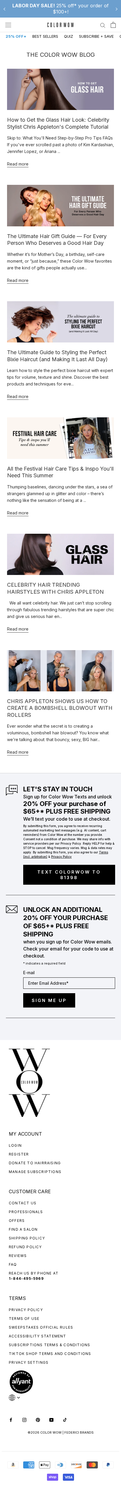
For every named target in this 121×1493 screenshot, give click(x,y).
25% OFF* (16, 36)
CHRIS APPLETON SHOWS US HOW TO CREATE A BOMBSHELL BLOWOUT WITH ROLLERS (59, 708)
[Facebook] (11, 1419)
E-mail (29, 972)
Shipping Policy (27, 1238)
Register (19, 1154)
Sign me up (49, 1000)
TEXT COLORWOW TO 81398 (69, 874)
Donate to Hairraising (35, 1163)
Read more (17, 163)
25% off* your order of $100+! (60, 9)
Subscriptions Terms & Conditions (49, 1345)
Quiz (68, 36)
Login (15, 1145)
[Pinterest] (38, 1419)
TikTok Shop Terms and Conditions (50, 1353)
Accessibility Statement (37, 1336)
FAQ (13, 1264)
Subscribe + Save (96, 36)
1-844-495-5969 (26, 1278)
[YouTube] (51, 1419)
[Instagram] (24, 1419)
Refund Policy (25, 1247)
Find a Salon (23, 1229)
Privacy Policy (26, 1310)
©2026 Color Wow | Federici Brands (61, 1432)
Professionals (26, 1212)
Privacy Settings (28, 1362)
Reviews (18, 1255)
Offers (17, 1220)
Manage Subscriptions (35, 1172)
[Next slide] (116, 9)
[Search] (102, 25)
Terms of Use (24, 1318)
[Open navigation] (8, 25)
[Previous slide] (4, 9)
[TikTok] (65, 1419)
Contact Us (22, 1203)
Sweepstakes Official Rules (41, 1327)
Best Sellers (45, 36)
